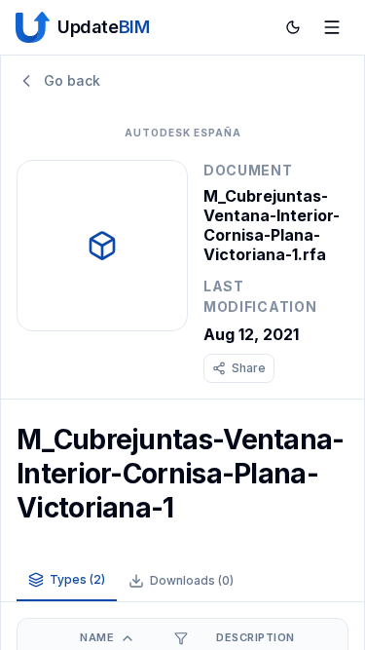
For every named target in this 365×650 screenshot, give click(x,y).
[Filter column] (181, 638)
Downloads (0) (192, 580)
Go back (72, 80)
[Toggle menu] (331, 27)
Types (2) (77, 579)
